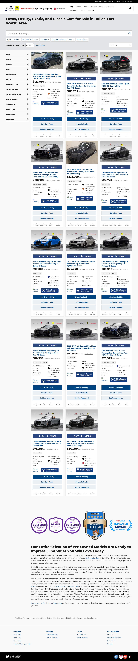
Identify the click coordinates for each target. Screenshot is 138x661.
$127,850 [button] (47, 81)
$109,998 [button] (115, 89)
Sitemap (110, 644)
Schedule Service (82, 637)
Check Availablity (47, 119)
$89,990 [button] (114, 268)
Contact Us (110, 641)
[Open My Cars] (129, 8)
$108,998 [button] (47, 179)
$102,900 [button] (81, 176)
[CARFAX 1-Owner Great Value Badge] (70, 112)
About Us (110, 634)
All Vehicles (17, 634)
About (88, 10)
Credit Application (51, 634)
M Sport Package (30, 39)
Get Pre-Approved (47, 129)
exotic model (74, 586)
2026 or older (13, 39)
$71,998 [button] (45, 448)
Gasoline (45, 39)
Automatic (82, 39)
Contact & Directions (114, 637)
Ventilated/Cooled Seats (63, 39)
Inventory (79, 7)
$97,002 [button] (46, 268)
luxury (57, 586)
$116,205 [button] (80, 91)
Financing (93, 7)
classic (63, 586)
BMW (28, 45)
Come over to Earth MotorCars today (46, 603)
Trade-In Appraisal (51, 637)
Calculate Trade (47, 124)
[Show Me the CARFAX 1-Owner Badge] (105, 201)
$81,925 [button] (80, 353)
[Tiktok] (130, 657)
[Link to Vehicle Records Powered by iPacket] (50, 103)
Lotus (86, 7)
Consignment (74, 10)
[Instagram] (121, 657)
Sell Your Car (109, 7)
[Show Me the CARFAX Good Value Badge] (70, 198)
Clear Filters (40, 45)
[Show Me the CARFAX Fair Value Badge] (70, 374)
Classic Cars (17, 641)
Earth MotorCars (92, 558)
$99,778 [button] (114, 179)
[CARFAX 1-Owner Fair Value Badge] (36, 103)
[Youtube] (125, 657)
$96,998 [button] (80, 268)
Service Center (81, 634)
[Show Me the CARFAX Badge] (36, 290)
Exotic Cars (16, 637)
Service (100, 7)
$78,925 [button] (114, 358)
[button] (47, 86)
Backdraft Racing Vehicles (21, 644)
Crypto (82, 10)
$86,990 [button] (46, 358)
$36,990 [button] (80, 448)
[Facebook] (116, 657)
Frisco (33, 586)
